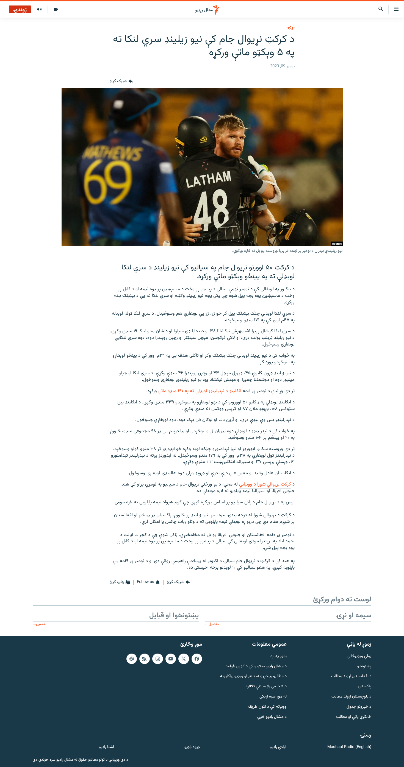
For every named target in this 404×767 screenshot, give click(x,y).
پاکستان (364, 687)
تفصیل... (212, 624)
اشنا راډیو (106, 747)
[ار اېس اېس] (144, 658)
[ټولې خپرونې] (39, 9)
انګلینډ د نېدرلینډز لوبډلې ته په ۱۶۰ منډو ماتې (199, 391)
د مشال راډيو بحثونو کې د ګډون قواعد (256, 666)
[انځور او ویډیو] (56, 9)
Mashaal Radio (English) (349, 747)
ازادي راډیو (278, 747)
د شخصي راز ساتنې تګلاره (266, 687)
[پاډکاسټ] (131, 658)
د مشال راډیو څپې (272, 717)
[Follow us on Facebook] (197, 658)
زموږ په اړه (278, 656)
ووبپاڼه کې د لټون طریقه (267, 707)
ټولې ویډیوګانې (359, 656)
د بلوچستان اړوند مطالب (351, 697)
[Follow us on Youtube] (170, 658)
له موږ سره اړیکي (273, 697)
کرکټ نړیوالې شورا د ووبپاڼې (265, 484)
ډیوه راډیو (192, 747)
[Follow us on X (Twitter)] (183, 658)
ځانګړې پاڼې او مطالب (353, 717)
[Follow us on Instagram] (157, 658)
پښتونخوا (363, 666)
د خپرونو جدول (359, 707)
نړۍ (291, 27)
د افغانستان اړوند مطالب (351, 676)
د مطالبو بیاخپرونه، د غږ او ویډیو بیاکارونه (253, 676)
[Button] (121, 81)
